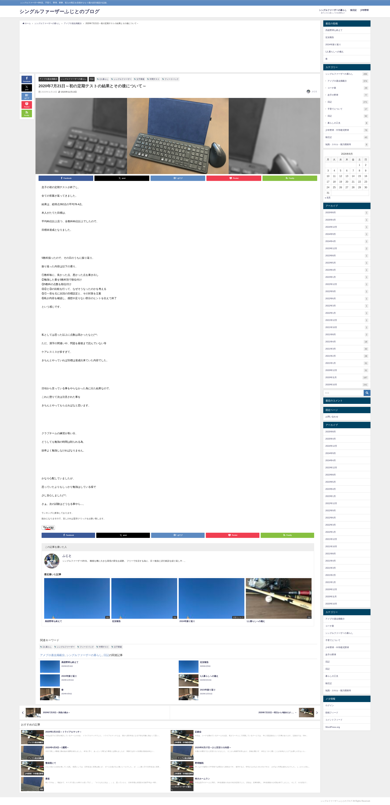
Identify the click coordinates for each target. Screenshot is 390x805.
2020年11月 (346, 377)
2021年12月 (346, 320)
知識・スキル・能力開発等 (346, 144)
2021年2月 (346, 356)
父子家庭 (140, 79)
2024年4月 (346, 241)
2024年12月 (346, 227)
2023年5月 (346, 263)
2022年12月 (346, 284)
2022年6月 (346, 298)
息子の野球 (347, 95)
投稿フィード (331, 712)
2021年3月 (346, 349)
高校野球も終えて (333, 30)
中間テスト (155, 79)
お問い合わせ (331, 417)
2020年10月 (346, 384)
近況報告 (329, 37)
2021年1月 (346, 363)
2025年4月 (346, 220)
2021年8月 (346, 334)
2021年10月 (346, 327)
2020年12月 (346, 370)
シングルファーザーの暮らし (73, 79)
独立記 (353, 10)
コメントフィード (333, 720)
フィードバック (172, 79)
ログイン (329, 705)
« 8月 (328, 197)
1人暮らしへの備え (334, 52)
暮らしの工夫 (347, 123)
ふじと (314, 91)
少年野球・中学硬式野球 (346, 130)
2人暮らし (103, 79)
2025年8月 (346, 212)
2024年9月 (346, 234)
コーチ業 (347, 88)
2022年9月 (346, 291)
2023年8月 (346, 255)
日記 (92, 79)
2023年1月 (346, 277)
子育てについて (347, 109)
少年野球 (364, 10)
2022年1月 (346, 313)
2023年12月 (346, 248)
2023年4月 (346, 270)
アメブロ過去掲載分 (48, 79)
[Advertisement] (169, 47)
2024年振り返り (333, 44)
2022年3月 (346, 306)
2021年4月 (346, 342)
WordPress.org (332, 727)
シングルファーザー (122, 79)
